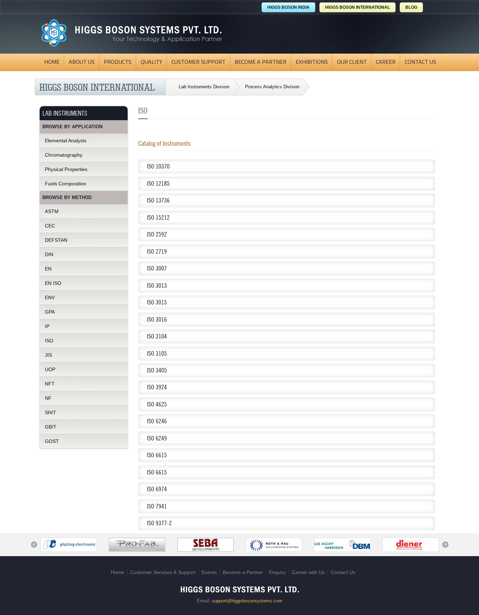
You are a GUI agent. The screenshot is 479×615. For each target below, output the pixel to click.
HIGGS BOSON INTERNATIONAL (357, 7)
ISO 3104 (157, 336)
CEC (50, 225)
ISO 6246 (157, 421)
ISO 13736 (158, 200)
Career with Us (308, 572)
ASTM (52, 211)
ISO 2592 (157, 234)
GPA (50, 312)
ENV (50, 297)
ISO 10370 (158, 166)
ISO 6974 (157, 489)
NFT (50, 384)
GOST (52, 441)
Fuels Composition (65, 183)
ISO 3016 (157, 319)
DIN (49, 254)
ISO (49, 340)
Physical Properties (66, 169)
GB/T (50, 427)
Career (386, 62)
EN (48, 269)
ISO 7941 (157, 506)
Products (117, 62)
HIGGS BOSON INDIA (288, 7)
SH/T (50, 412)
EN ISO (53, 283)
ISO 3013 (157, 285)
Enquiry (277, 572)
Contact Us (420, 62)
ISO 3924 (157, 387)
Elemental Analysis (65, 140)
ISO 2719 (157, 251)
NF (48, 398)
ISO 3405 (157, 370)
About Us (82, 62)
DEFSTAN (56, 240)
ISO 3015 (157, 302)
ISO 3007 (157, 268)
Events (209, 572)
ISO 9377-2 (159, 523)
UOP (50, 369)
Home (52, 62)
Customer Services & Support (163, 572)
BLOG (411, 7)
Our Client (352, 62)
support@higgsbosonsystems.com (247, 600)
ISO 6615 (157, 455)
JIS (48, 355)
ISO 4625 (157, 404)
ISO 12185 (158, 183)
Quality (151, 62)
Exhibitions (312, 62)
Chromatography (63, 155)
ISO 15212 (158, 217)
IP (47, 326)
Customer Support (198, 62)
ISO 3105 (157, 353)
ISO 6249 (157, 438)
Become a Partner (260, 62)
